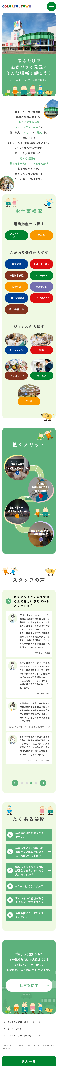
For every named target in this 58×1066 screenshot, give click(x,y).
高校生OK (16, 286)
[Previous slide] (15, 783)
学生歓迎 (16, 264)
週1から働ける (16, 309)
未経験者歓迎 (17, 275)
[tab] (22, 783)
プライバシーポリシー (13, 1028)
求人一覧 (29, 1061)
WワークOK (41, 275)
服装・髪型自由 (16, 298)
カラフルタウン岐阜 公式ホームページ (22, 1021)
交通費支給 (41, 286)
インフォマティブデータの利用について (22, 1035)
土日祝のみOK (41, 298)
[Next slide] (43, 783)
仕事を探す (29, 985)
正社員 (41, 235)
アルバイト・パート (17, 235)
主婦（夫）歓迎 (41, 264)
